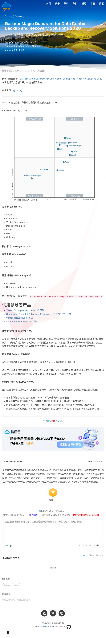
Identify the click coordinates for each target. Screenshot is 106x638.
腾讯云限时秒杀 (9, 600)
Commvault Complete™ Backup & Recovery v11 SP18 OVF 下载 (38, 314)
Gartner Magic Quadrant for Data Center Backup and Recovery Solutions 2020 (61, 78)
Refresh (53, 568)
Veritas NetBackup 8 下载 (19, 317)
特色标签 (6, 579)
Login (96, 545)
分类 (75, 3)
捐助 (84, 3)
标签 (92, 3)
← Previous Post (13, 461)
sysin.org (17, 90)
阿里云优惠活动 (24, 600)
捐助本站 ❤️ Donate (53, 421)
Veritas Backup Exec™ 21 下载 (21, 321)
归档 (66, 3)
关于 (57, 3)
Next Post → (95, 461)
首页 (48, 3)
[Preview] (11, 545)
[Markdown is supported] (7, 545)
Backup (9, 17)
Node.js (47, 626)
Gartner (19, 17)
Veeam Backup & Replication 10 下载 (25, 310)
